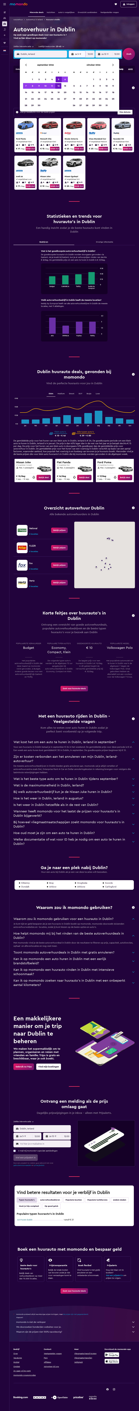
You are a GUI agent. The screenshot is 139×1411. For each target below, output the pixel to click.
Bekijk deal (30, 148)
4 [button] (52, 79)
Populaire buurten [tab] (74, 1200)
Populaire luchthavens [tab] (97, 1200)
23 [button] (39, 99)
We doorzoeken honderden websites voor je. (38, 1327)
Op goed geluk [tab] (51, 1206)
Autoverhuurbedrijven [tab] (50, 1200)
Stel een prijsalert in (114, 1275)
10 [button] (45, 86)
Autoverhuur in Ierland (34, 19)
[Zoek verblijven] (4, 18)
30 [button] (39, 105)
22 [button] (32, 99)
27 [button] (65, 99)
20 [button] (65, 92)
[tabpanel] (74, 298)
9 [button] (39, 86)
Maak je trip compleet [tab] (29, 1206)
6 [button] (65, 79)
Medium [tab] (61, 394)
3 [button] (45, 79)
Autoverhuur (18, 19)
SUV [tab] (80, 394)
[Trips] (4, 43)
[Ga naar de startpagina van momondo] (18, 4)
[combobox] (23, 46)
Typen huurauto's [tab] (26, 1200)
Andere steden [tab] (119, 1200)
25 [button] (52, 99)
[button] (5, 4)
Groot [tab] (71, 394)
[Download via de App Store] (112, 1361)
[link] (44, 477)
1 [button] (32, 79)
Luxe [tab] (98, 394)
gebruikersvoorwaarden (22, 1165)
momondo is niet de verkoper (31, 1322)
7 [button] (25, 86)
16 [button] (39, 92)
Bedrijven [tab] (44, 242)
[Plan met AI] (4, 35)
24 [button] (45, 99)
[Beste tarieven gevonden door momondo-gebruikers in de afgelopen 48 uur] (133, 88)
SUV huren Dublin (24, 1220)
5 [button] (58, 79)
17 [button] (45, 92)
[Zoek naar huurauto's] (4, 24)
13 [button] (65, 86)
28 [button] (26, 105)
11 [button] (52, 86)
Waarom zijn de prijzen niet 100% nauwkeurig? (39, 1332)
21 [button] (26, 99)
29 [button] (32, 105)
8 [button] (32, 86)
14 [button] (26, 92)
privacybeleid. (39, 1165)
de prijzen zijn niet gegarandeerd (75, 1314)
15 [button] (32, 92)
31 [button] (107, 105)
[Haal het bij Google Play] (112, 1354)
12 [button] (59, 86)
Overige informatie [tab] (104, 242)
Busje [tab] (89, 394)
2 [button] (39, 79)
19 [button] (59, 92)
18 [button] (52, 92)
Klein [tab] (51, 394)
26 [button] (58, 99)
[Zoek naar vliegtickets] (4, 12)
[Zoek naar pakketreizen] (4, 29)
